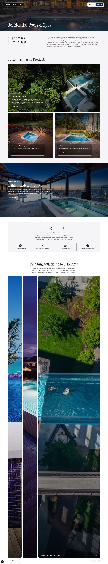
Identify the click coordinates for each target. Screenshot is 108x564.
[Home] (14, 4)
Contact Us (99, 4)
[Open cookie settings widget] (2, 561)
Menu (90, 4)
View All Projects (13, 561)
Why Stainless (13, 197)
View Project (64, 555)
